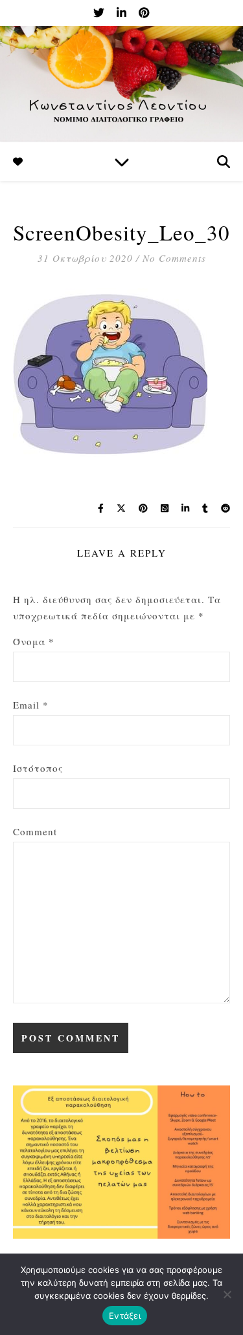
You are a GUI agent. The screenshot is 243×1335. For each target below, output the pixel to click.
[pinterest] (144, 12)
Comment (35, 831)
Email (31, 704)
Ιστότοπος (38, 768)
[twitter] (100, 12)
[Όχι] (226, 1294)
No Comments (174, 257)
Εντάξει (125, 1315)
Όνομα (33, 641)
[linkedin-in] (123, 12)
